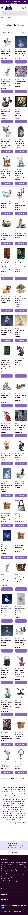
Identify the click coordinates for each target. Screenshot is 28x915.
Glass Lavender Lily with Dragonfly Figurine (20, 612)
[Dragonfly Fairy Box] (7, 101)
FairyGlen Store (8, 911)
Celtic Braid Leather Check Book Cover (6, 362)
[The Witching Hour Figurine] (21, 567)
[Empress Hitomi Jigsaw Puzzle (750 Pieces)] (21, 415)
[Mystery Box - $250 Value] (21, 724)
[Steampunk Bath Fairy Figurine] (21, 630)
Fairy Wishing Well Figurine (19, 142)
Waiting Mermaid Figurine (20, 396)
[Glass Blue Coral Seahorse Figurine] (7, 599)
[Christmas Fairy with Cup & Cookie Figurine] (7, 131)
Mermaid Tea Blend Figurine (20, 484)
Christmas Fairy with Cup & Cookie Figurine (6, 143)
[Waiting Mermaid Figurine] (21, 386)
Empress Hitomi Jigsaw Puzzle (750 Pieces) (20, 427)
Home (2, 17)
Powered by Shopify (17, 911)
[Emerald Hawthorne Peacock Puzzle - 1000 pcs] (21, 253)
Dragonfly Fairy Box (6, 112)
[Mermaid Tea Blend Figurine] (21, 473)
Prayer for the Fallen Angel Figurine (5, 672)
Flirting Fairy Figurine (19, 361)
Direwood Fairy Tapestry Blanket (6, 737)
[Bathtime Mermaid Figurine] (7, 223)
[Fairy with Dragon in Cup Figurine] (21, 193)
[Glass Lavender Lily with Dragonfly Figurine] (21, 599)
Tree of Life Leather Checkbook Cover (7, 265)
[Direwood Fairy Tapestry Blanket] (7, 724)
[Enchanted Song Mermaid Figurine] (21, 223)
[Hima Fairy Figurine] (7, 386)
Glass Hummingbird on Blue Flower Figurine (6, 486)
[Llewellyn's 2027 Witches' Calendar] (21, 101)
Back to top (14, 852)
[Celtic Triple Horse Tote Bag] (21, 505)
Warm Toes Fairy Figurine (6, 82)
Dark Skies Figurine (18, 456)
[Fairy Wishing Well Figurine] (21, 131)
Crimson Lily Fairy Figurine (5, 426)
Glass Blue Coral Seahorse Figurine (6, 611)
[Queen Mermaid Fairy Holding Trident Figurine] (7, 692)
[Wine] (4, 372)
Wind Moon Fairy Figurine (20, 82)
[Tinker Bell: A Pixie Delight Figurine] (21, 320)
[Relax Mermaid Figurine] (7, 193)
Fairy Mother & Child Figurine (6, 765)
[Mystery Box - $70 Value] (7, 505)
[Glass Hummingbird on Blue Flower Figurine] (7, 473)
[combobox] (14, 13)
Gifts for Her (8, 17)
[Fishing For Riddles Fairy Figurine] (21, 161)
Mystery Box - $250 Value (19, 735)
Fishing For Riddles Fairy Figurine (19, 173)
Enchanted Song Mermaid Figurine (21, 234)
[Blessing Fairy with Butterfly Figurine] (21, 660)
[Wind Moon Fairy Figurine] (21, 71)
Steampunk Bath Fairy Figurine (20, 641)
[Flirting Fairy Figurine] (21, 350)
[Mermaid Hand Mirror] (21, 754)
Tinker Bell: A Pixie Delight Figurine (19, 332)
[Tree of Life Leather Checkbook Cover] (7, 253)
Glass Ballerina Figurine (6, 641)
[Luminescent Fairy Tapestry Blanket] (7, 535)
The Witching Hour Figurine (19, 578)
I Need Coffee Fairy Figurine (5, 52)
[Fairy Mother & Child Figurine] (7, 754)
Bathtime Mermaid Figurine (7, 234)
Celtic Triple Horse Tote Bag (20, 518)
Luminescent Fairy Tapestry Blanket (6, 549)
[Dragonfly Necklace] (21, 692)
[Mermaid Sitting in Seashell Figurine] (21, 288)
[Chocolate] (4, 275)
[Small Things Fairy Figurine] (7, 161)
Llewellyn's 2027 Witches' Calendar (20, 113)
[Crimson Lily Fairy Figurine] (7, 415)
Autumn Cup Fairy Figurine (5, 299)
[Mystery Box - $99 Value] (21, 535)
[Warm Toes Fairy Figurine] (7, 71)
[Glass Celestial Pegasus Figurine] (7, 320)
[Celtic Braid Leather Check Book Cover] (7, 350)
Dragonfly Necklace (18, 703)
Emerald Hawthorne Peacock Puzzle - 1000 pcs (20, 266)
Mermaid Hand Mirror (20, 765)
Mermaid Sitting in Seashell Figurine (20, 300)
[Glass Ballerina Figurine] (7, 630)
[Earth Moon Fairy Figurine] (7, 445)
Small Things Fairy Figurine (5, 172)
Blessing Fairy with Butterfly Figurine (19, 672)
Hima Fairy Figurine (4, 396)
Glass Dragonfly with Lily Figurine (20, 52)
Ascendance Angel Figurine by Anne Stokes (7, 579)
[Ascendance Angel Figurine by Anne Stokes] (7, 567)
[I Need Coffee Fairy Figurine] (7, 42)
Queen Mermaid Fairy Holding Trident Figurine (6, 704)
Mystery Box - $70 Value (5, 516)
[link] (5, 778)
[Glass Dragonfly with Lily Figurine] (21, 42)
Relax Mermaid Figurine (6, 204)
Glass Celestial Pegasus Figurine (6, 331)
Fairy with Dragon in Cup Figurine (20, 205)
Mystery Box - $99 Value (19, 546)
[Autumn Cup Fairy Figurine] (7, 288)
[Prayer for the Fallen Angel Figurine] (7, 660)
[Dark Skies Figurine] (21, 445)
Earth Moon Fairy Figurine (7, 456)
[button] (25, 7)
